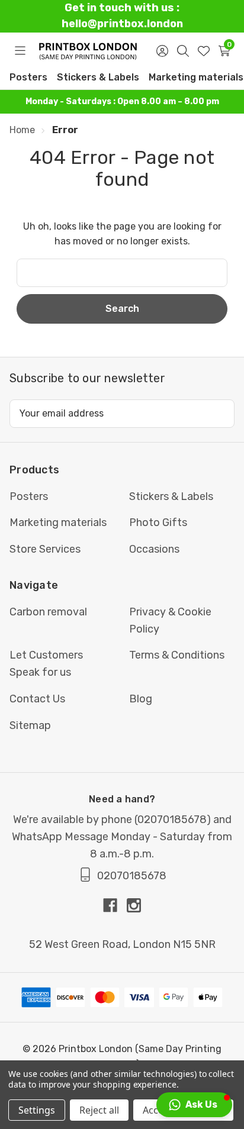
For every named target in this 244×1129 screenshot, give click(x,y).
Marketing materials (196, 77)
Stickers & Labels (98, 77)
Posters (28, 77)
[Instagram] (134, 905)
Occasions (154, 549)
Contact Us (37, 698)
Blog (140, 698)
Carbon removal (48, 611)
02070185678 (172, 819)
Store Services (45, 549)
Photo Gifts (158, 522)
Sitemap (30, 725)
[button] (194, 1104)
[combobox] (122, 273)
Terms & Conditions (176, 655)
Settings (36, 1110)
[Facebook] (115, 905)
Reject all (99, 1110)
